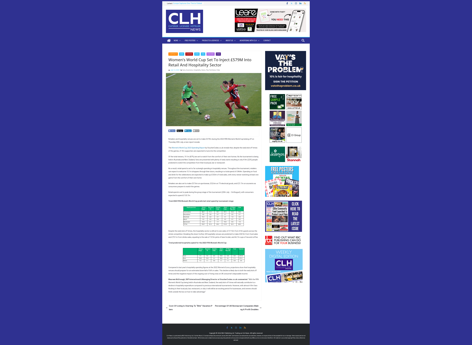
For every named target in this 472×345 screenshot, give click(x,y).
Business (189, 54)
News (176, 40)
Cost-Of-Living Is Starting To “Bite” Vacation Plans (190, 308)
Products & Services (210, 40)
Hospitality (173, 54)
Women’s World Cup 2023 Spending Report (188, 148)
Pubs (218, 54)
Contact (267, 40)
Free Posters (190, 40)
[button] (179, 40)
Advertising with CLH (248, 40)
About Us (229, 40)
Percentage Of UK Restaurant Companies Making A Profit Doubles (236, 308)
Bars (181, 54)
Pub (203, 54)
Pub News (210, 54)
